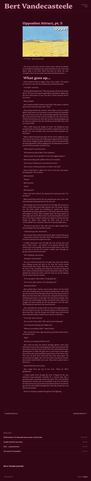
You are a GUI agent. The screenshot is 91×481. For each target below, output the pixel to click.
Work (42, 58)
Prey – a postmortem (11, 446)
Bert (29, 58)
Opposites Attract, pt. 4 (11, 413)
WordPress (85, 476)
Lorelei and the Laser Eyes (13, 442)
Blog (33, 58)
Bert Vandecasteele (38, 5)
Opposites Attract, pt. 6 (79, 413)
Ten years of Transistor (12, 451)
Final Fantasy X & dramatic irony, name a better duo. (23, 437)
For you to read (37, 58)
